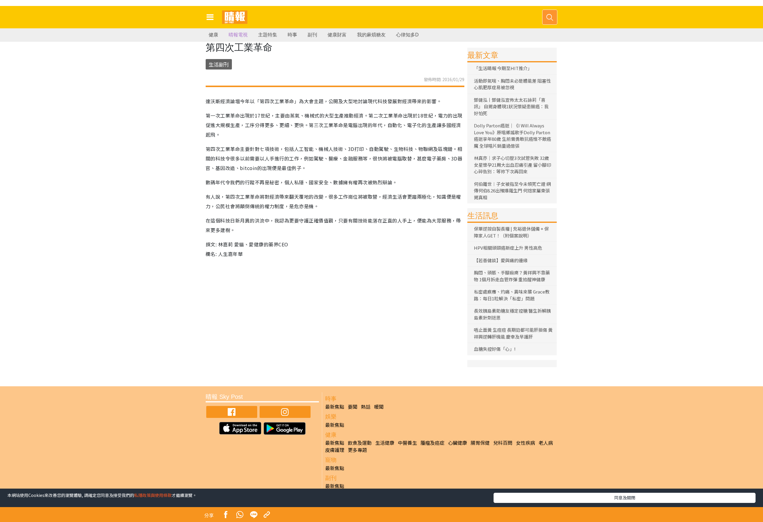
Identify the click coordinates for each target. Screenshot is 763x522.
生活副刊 (219, 64)
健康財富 (337, 34)
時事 (292, 34)
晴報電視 (238, 34)
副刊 (312, 34)
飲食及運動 (360, 442)
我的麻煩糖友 (371, 34)
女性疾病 (525, 442)
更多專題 (357, 449)
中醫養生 (407, 442)
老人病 (546, 442)
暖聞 (379, 406)
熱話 (365, 406)
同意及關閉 (624, 498)
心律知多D (407, 34)
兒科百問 (502, 442)
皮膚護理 (334, 449)
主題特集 (267, 34)
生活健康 (384, 442)
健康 (213, 34)
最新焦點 (334, 406)
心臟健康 (457, 442)
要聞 (352, 406)
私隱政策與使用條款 (153, 495)
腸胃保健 (480, 442)
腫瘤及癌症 (432, 442)
